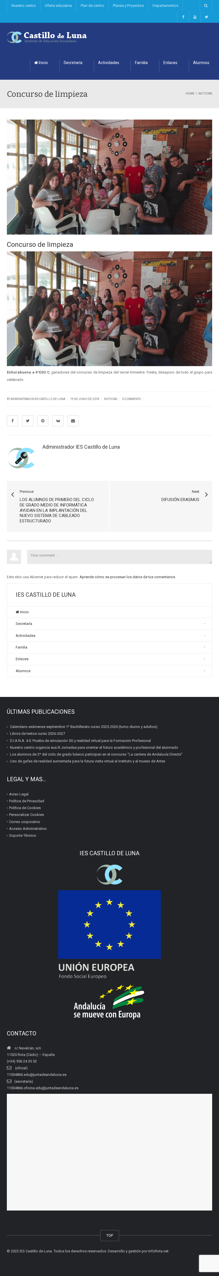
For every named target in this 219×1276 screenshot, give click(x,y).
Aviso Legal (19, 794)
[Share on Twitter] (27, 420)
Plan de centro (92, 5)
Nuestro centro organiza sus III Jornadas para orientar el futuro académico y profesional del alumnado (94, 747)
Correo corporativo (24, 821)
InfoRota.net (158, 1251)
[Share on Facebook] (12, 420)
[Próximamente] (194, 17)
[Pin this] (42, 420)
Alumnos (23, 671)
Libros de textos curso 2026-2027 (37, 733)
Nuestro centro (23, 5)
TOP (109, 1235)
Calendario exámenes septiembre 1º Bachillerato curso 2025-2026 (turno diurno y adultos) (83, 727)
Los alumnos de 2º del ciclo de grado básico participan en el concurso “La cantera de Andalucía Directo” (96, 754)
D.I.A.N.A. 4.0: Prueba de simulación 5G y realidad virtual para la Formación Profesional (80, 740)
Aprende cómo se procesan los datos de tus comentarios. (128, 577)
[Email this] (73, 420)
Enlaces (170, 62)
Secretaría (73, 62)
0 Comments (131, 399)
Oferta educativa (58, 5)
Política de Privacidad (26, 801)
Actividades (108, 62)
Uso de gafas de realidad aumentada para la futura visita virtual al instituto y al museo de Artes (87, 761)
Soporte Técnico (22, 835)
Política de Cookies (25, 808)
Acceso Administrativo (28, 828)
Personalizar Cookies (26, 815)
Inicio (43, 62)
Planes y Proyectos (128, 5)
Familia (141, 62)
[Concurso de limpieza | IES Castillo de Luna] (47, 37)
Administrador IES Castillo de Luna (38, 399)
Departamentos (165, 5)
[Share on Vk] (58, 420)
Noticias (110, 399)
